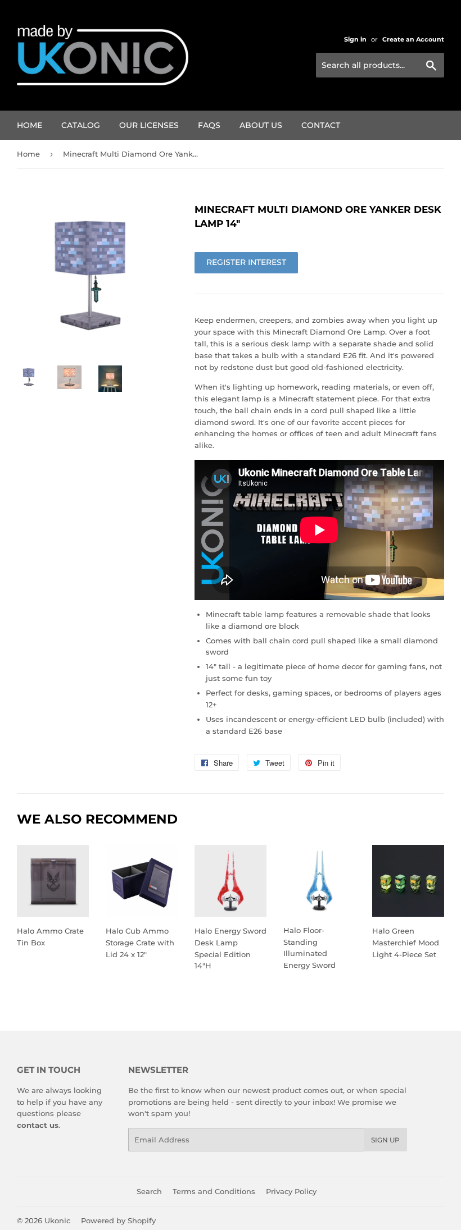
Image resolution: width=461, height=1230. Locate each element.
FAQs (209, 125)
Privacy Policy (291, 1191)
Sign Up (385, 1140)
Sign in (355, 39)
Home (29, 125)
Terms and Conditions (214, 1191)
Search (149, 1191)
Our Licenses (149, 125)
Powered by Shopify (118, 1220)
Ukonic (57, 1220)
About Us (260, 125)
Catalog (80, 125)
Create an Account (413, 39)
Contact (320, 125)
